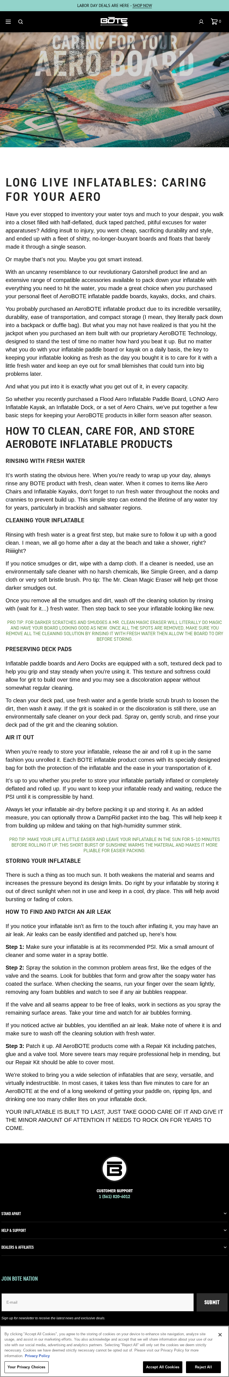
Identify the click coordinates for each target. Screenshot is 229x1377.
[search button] (21, 21)
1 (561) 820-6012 (114, 1196)
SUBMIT (212, 1302)
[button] (217, 21)
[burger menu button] (9, 21)
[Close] (220, 1335)
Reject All (203, 1367)
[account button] (202, 21)
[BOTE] (114, 22)
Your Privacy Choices (27, 1367)
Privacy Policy (37, 1356)
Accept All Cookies (162, 1367)
